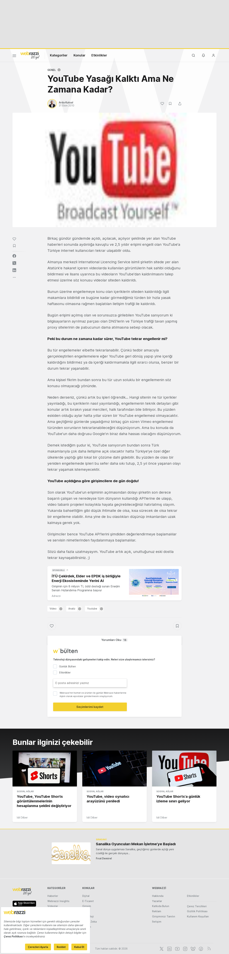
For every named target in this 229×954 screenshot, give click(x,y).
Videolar (52, 906)
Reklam (156, 911)
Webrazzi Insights (58, 901)
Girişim (86, 906)
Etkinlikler (99, 55)
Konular (79, 55)
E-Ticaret (88, 901)
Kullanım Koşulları (198, 916)
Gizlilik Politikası (197, 911)
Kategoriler (58, 55)
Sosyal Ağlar (25, 791)
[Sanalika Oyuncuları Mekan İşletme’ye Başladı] (71, 853)
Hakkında (157, 895)
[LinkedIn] (169, 948)
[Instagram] (185, 948)
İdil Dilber (22, 817)
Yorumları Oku (113, 640)
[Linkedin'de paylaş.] (14, 270)
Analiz (71, 608)
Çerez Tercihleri (197, 906)
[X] (161, 948)
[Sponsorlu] (154, 583)
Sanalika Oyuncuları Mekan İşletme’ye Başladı (136, 844)
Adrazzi (56, 595)
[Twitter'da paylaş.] (14, 263)
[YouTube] (177, 948)
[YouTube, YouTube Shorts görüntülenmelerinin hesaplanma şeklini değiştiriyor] (45, 769)
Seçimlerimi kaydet (89, 707)
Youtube (92, 608)
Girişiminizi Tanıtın (163, 916)
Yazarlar (157, 901)
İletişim (156, 921)
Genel (51, 69)
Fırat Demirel (104, 858)
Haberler (52, 895)
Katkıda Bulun (160, 906)
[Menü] (14, 56)
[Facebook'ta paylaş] (14, 256)
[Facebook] (200, 948)
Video (53, 608)
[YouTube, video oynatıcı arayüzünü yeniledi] (114, 769)
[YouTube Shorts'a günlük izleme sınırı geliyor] (184, 769)
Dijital (85, 895)
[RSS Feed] (208, 948)
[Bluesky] (193, 948)
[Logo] (30, 55)
